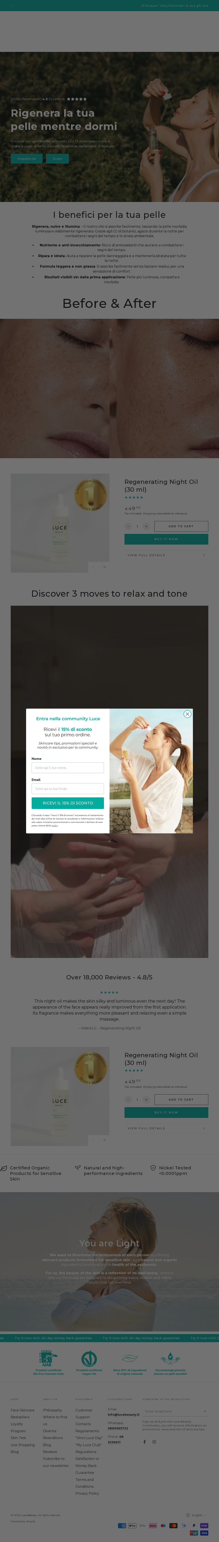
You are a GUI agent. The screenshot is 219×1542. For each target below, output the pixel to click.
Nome (36, 758)
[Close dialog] (187, 714)
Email (36, 779)
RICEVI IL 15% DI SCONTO (68, 803)
